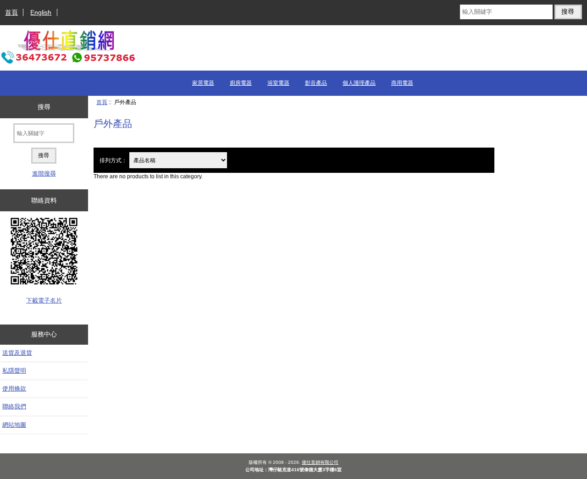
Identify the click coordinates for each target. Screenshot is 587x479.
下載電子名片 (44, 300)
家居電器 (203, 83)
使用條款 (14, 388)
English (40, 12)
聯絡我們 (14, 406)
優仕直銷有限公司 (320, 462)
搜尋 (44, 106)
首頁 (11, 12)
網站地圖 (14, 424)
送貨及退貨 (17, 352)
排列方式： (113, 160)
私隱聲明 (14, 370)
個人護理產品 (359, 83)
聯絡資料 (44, 200)
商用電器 (402, 83)
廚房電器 (241, 83)
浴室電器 (278, 83)
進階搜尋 (44, 173)
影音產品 (316, 83)
